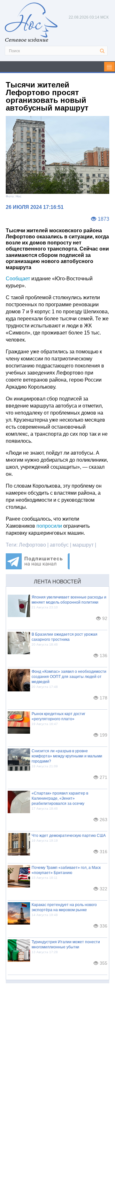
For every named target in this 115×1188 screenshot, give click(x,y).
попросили (49, 526)
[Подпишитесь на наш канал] (38, 567)
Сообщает (18, 278)
